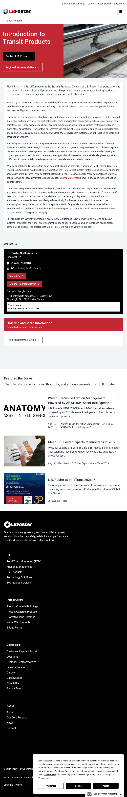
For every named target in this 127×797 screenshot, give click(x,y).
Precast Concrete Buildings (22, 606)
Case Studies (104, 3)
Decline (78, 786)
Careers (92, 3)
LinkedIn (8, 784)
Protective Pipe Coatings (21, 617)
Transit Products (13, 20)
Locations (119, 3)
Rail (65, 501)
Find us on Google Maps (19, 291)
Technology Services (19, 582)
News (10, 722)
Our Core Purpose (17, 717)
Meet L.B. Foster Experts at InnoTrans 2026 (86, 463)
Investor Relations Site (73, 3)
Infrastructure (15, 599)
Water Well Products (18, 622)
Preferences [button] (44, 778)
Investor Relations (17, 667)
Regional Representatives (21, 662)
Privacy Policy (27, 769)
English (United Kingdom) (105, 794)
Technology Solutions (19, 577)
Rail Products (14, 572)
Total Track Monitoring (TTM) (24, 561)
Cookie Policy (11, 769)
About (10, 712)
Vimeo (18, 784)
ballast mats (72, 178)
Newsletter (13, 683)
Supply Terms (15, 688)
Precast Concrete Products (22, 611)
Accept (106, 786)
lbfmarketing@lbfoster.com (26, 268)
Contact (11, 728)
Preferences (51, 786)
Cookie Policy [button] (50, 775)
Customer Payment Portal (22, 651)
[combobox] (104, 794)
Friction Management (19, 566)
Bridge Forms (14, 627)
